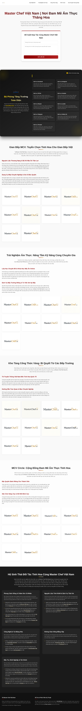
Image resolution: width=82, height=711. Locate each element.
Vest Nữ (28, 611)
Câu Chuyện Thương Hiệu (73, 2)
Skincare (11, 605)
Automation (29, 642)
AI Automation (17, 650)
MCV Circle (62, 2)
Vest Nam (13, 611)
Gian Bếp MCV (32, 2)
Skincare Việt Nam (24, 604)
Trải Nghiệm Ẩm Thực (43, 2)
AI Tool (46, 704)
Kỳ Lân (29, 674)
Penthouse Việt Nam (60, 642)
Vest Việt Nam (27, 610)
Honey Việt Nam (67, 604)
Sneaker (19, 621)
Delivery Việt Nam (61, 610)
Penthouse (61, 644)
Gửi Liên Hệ (41, 57)
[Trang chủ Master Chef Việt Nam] (3, 2)
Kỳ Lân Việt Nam (18, 672)
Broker (22, 683)
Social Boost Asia (10, 105)
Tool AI (49, 704)
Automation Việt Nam (12, 642)
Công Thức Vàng (54, 2)
